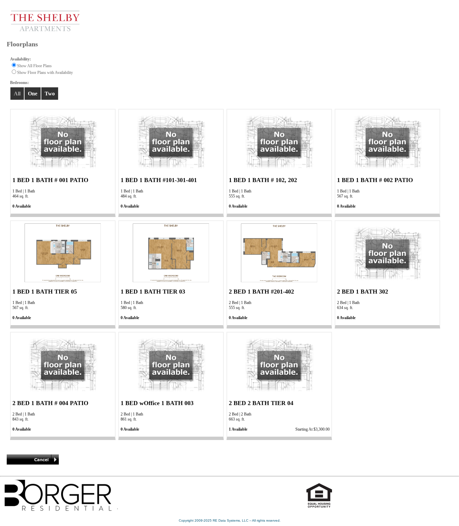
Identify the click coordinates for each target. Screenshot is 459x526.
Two (50, 93)
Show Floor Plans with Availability (45, 72)
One (32, 93)
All (17, 93)
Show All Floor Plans (34, 65)
